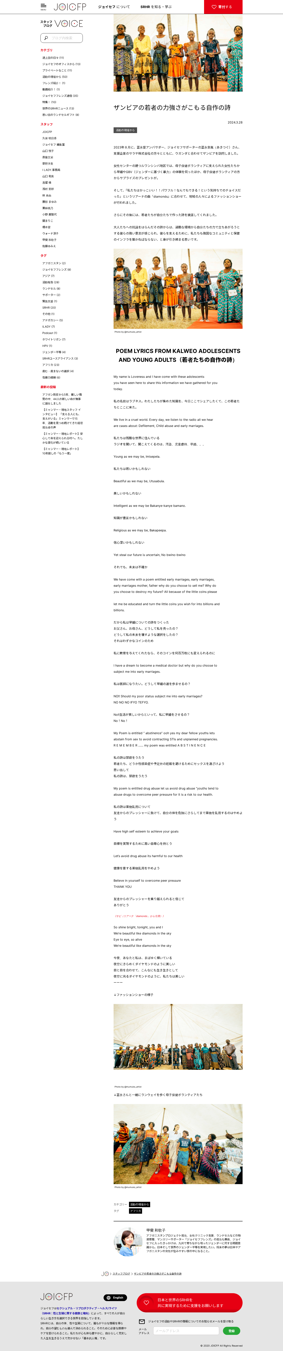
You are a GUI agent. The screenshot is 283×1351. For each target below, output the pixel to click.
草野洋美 (47, 163)
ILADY (46, 326)
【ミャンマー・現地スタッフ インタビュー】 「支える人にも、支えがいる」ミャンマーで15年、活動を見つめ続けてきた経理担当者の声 (62, 418)
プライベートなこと (54, 70)
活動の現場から (51, 76)
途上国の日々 (50, 57)
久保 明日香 (49, 138)
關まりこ (47, 220)
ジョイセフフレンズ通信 (57, 95)
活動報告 (47, 282)
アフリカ (47, 364)
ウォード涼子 (50, 233)
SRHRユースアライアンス (58, 358)
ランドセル (49, 288)
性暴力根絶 (49, 377)
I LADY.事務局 (51, 169)
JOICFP (47, 131)
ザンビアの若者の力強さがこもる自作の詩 (158, 1273)
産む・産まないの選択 (55, 371)
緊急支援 (47, 301)
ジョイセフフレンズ (54, 269)
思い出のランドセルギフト (58, 114)
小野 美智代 (49, 214)
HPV (45, 345)
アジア (46, 275)
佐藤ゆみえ (49, 246)
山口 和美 (48, 176)
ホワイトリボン (51, 339)
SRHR (46, 307)
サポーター (49, 295)
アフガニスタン (51, 263)
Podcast (47, 333)
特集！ (46, 102)
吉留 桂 (46, 182)
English (118, 1297)
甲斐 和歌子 (49, 239)
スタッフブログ (121, 1273)
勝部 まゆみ (49, 201)
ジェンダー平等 (51, 352)
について (114, 7)
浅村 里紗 (48, 189)
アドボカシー (50, 320)
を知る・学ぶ (156, 7)
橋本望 (46, 227)
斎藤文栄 (47, 157)
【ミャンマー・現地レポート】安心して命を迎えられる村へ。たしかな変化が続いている (62, 438)
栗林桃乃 (47, 208)
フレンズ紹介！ (51, 83)
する (225, 7)
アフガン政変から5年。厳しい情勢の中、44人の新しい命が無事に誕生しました (62, 399)
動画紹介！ (49, 89)
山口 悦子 (48, 150)
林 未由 (46, 195)
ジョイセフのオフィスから (58, 64)
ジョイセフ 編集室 (53, 144)
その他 (46, 314)
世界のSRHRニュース (55, 108)
